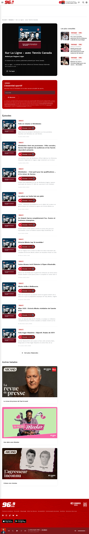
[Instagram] (6, 515)
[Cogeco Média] (76, 505)
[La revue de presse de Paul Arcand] (29, 381)
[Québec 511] (85, 506)
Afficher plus (10, 66)
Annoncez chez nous (71, 511)
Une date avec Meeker (11, 442)
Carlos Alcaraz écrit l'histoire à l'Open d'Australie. (37, 264)
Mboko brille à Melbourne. (28, 286)
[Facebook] (3, 515)
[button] (8, 531)
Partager (12, 71)
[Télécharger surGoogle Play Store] (20, 521)
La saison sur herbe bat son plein (31, 196)
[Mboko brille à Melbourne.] (9, 289)
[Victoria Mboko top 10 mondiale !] (9, 245)
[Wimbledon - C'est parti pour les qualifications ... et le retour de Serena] (9, 175)
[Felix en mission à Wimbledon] (9, 127)
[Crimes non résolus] (29, 463)
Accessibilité (41, 511)
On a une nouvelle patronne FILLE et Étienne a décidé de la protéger (78, 38)
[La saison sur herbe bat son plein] (9, 199)
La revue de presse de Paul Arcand (16, 401)
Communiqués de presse (52, 511)
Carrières (62, 511)
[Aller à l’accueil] (9, 3)
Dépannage (23, 511)
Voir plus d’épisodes (31, 353)
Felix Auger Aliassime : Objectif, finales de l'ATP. (36, 333)
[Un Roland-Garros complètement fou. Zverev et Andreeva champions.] (9, 221)
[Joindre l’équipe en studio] (79, 2)
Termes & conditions (7, 511)
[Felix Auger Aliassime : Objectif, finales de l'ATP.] (9, 336)
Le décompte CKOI (71, 3)
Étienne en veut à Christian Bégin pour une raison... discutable (78, 63)
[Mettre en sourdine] (75, 531)
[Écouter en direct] (60, 2)
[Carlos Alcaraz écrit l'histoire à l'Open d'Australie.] (9, 267)
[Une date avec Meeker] (29, 422)
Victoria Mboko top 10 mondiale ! (31, 242)
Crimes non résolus (10, 483)
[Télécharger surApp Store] (7, 521)
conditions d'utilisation (21, 106)
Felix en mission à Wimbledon (29, 124)
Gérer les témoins (32, 511)
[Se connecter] (86, 2)
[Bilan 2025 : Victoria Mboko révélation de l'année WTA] (9, 311)
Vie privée (16, 511)
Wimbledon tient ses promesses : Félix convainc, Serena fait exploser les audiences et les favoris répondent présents (37, 148)
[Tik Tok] (10, 515)
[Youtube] (16, 515)
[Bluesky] (13, 515)
